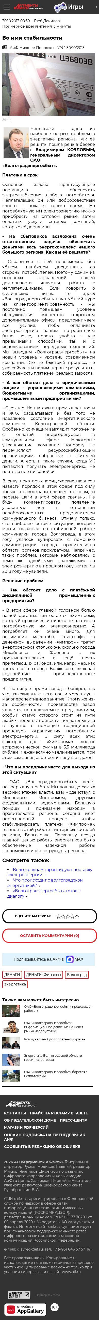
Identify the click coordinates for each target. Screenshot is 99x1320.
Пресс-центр (73, 1120)
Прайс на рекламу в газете (59, 1113)
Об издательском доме (30, 1120)
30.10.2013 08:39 (16, 21)
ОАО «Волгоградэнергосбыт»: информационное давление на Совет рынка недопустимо (53, 1027)
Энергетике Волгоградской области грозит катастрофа (53, 1058)
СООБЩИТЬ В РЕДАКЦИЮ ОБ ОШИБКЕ (42, 1146)
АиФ (6, 119)
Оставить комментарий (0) (49, 935)
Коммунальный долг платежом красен (55, 1039)
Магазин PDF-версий (26, 1127)
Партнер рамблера (48, 1295)
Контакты (15, 1113)
